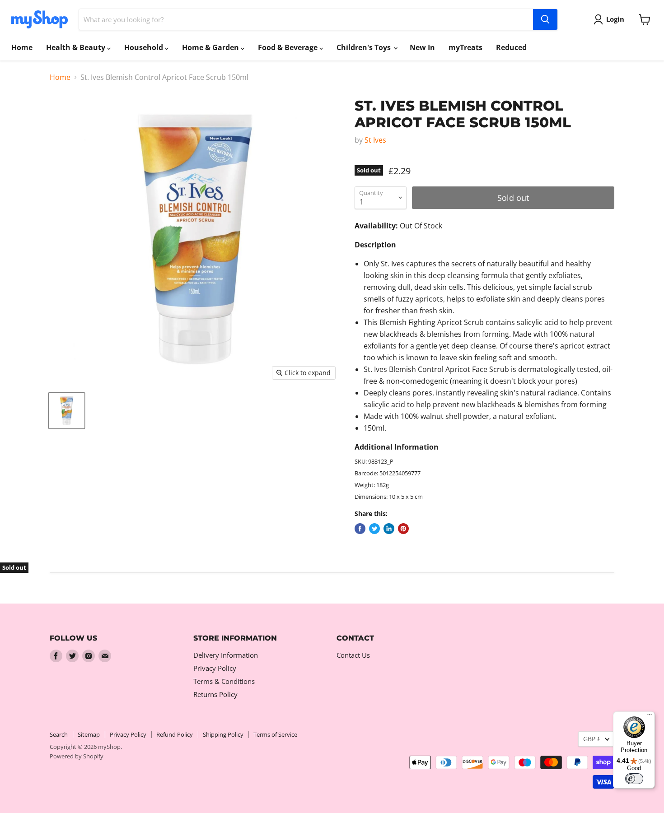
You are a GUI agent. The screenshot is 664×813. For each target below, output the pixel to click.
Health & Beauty (76, 47)
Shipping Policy (223, 734)
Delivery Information (225, 655)
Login (615, 18)
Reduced (511, 47)
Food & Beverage (288, 47)
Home (22, 47)
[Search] (545, 19)
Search (59, 734)
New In (422, 47)
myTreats (465, 47)
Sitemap (89, 734)
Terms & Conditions (224, 681)
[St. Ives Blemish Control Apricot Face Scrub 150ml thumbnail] (66, 410)
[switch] (634, 778)
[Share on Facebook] (360, 528)
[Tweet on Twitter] (374, 528)
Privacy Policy (214, 668)
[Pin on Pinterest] (403, 528)
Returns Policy (215, 694)
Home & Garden (211, 47)
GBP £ (592, 738)
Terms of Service (275, 734)
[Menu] (649, 716)
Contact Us (353, 655)
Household (144, 47)
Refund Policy (174, 734)
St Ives (375, 140)
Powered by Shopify (76, 756)
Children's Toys (365, 47)
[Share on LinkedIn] (388, 528)
